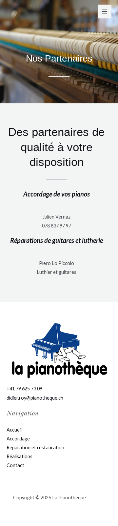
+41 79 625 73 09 (24, 388)
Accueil (14, 430)
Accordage (18, 438)
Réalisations (19, 456)
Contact (15, 465)
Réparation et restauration (35, 447)
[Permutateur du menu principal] (104, 11)
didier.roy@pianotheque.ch (35, 398)
